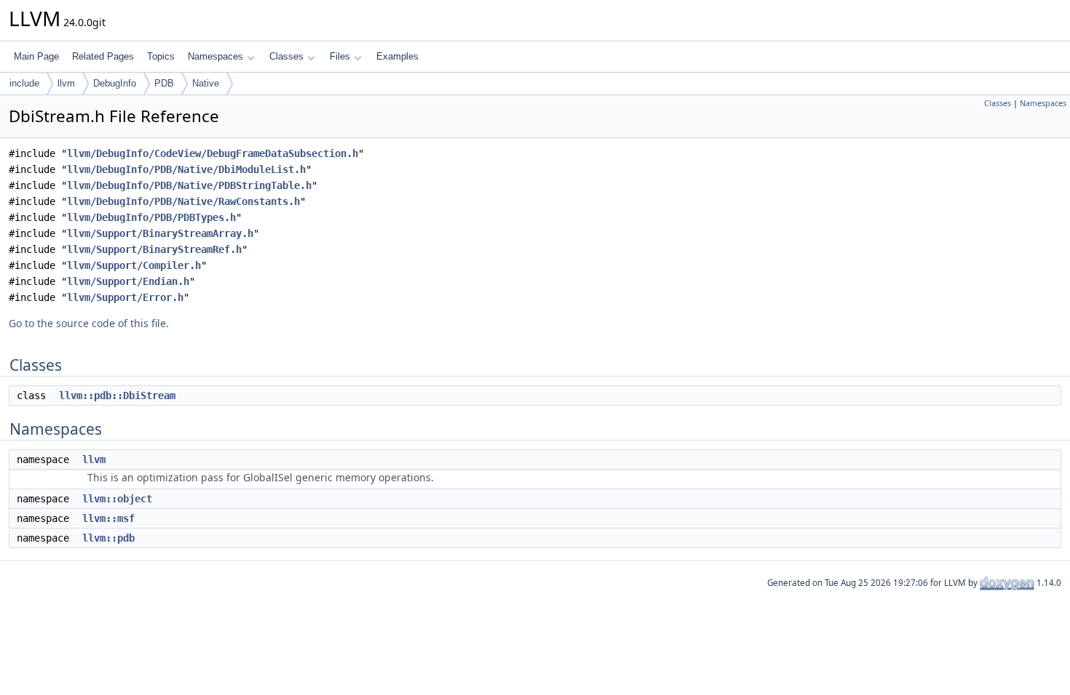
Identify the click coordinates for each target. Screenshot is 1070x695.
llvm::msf (108, 518)
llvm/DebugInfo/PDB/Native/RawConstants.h (183, 201)
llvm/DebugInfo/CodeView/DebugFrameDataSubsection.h (212, 153)
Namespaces (215, 56)
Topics (161, 56)
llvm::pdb (108, 538)
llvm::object (117, 499)
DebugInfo (114, 83)
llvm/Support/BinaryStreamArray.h (160, 233)
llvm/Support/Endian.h (128, 281)
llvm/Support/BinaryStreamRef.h (154, 249)
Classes (286, 56)
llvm (66, 83)
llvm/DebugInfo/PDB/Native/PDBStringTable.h (189, 185)
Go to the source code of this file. (89, 323)
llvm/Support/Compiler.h (134, 265)
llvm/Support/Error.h (125, 297)
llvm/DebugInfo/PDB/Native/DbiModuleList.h (186, 169)
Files (340, 56)
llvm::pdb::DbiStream (117, 395)
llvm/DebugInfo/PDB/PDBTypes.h (151, 217)
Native (205, 83)
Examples (397, 56)
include (24, 83)
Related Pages (103, 56)
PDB (164, 83)
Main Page (36, 56)
